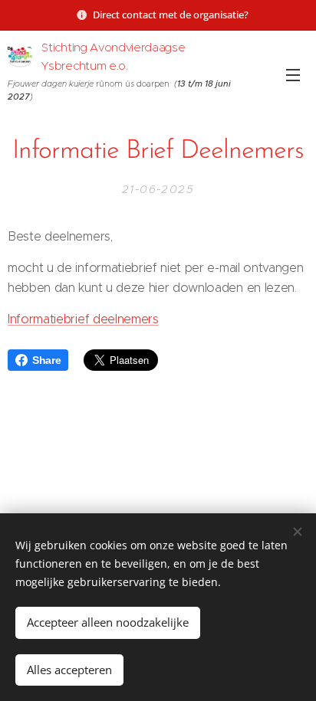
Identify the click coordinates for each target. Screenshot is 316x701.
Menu (293, 74)
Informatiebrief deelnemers (83, 319)
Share (46, 360)
